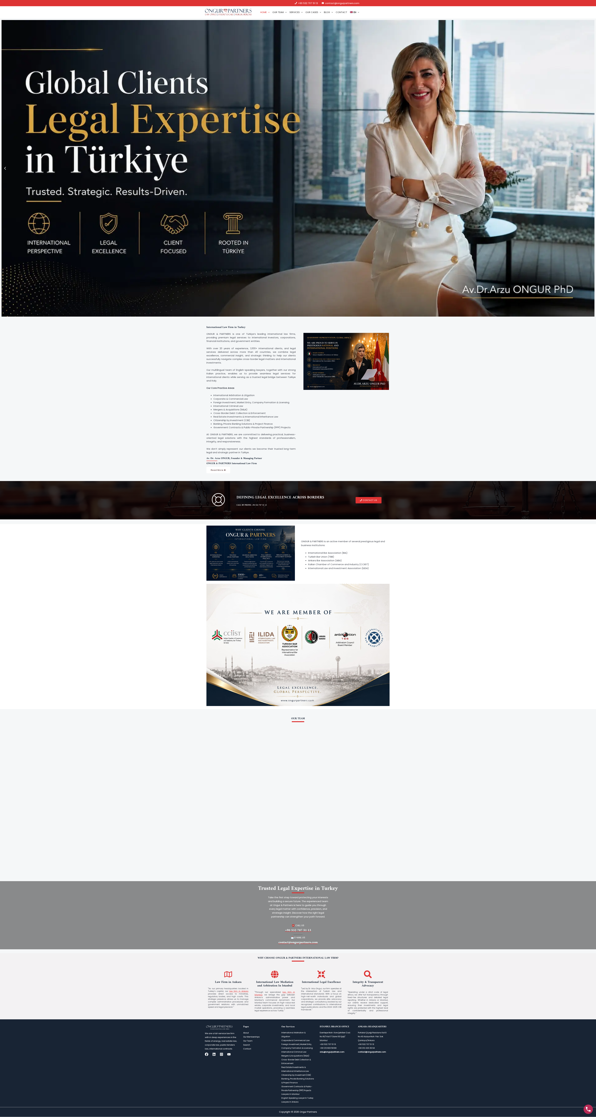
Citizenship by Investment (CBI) (296, 1075)
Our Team (248, 1041)
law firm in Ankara (238, 991)
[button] (268, 12)
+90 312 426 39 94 (366, 1048)
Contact (247, 1048)
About (246, 1032)
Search (246, 1045)
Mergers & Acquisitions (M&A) (295, 1055)
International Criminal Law (293, 1052)
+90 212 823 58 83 (328, 1048)
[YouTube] (229, 1054)
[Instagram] (221, 1054)
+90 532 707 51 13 (308, 3)
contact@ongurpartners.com (342, 3)
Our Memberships (251, 1036)
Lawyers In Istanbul (290, 1094)
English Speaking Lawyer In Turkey (297, 1098)
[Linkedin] (214, 1054)
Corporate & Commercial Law (295, 1040)
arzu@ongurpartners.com (332, 1052)
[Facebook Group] (206, 1054)
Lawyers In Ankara (289, 1102)
